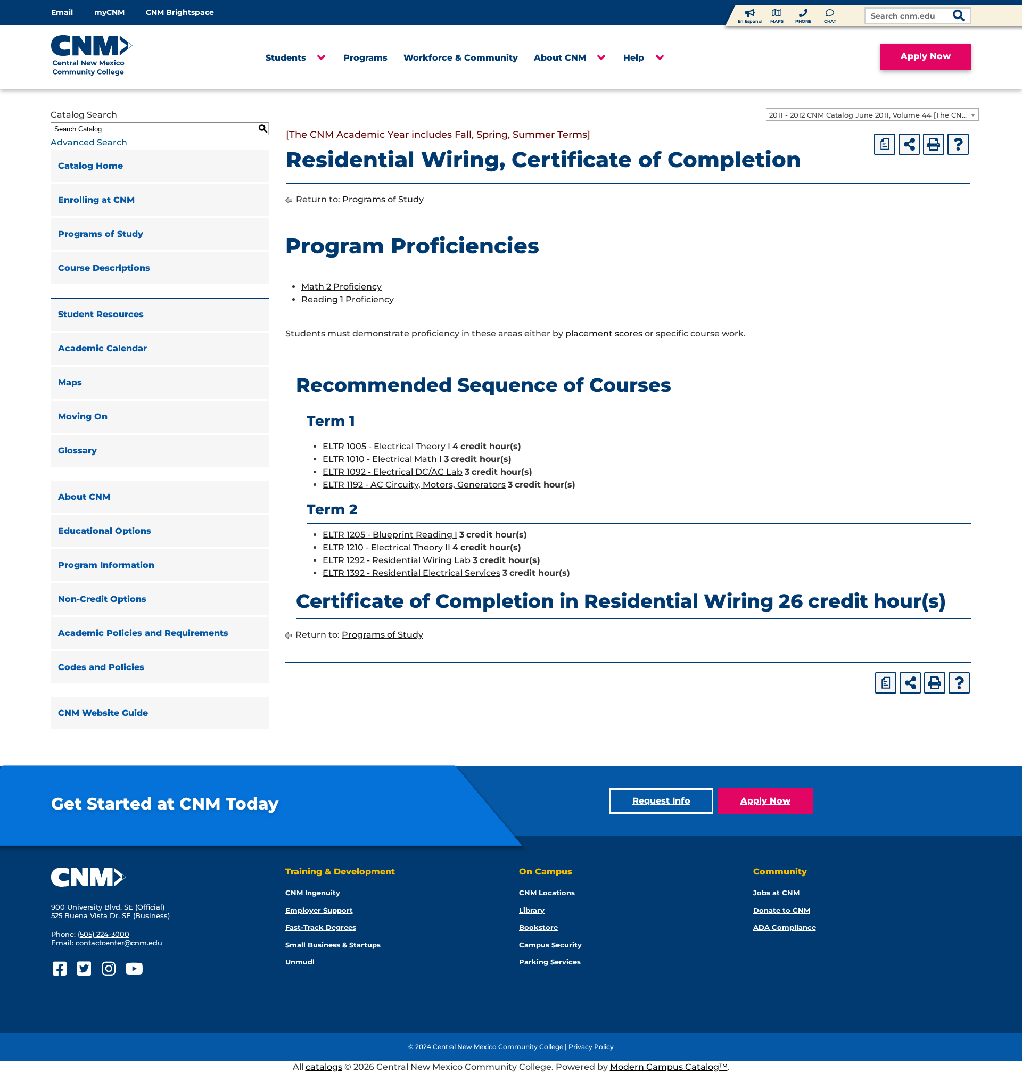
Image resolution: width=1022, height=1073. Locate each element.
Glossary (77, 450)
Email (62, 12)
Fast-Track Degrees (320, 927)
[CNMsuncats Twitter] (84, 969)
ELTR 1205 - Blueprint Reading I (390, 535)
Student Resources (101, 314)
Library (532, 910)
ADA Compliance (784, 927)
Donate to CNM (781, 910)
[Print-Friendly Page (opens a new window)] (933, 144)
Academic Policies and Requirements (143, 633)
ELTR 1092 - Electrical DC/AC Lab (393, 472)
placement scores (603, 333)
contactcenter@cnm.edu (119, 942)
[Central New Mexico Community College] (112, 57)
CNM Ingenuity (312, 892)
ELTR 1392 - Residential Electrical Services (411, 573)
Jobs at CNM (776, 892)
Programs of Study (100, 234)
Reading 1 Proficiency (347, 299)
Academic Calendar (102, 348)
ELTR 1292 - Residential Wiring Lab (397, 560)
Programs (365, 58)
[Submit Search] (958, 16)
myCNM (109, 12)
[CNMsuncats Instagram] (108, 969)
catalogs (324, 1067)
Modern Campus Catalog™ (669, 1067)
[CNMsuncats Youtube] (133, 969)
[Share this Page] (909, 144)
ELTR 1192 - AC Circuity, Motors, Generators (414, 485)
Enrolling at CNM (96, 200)
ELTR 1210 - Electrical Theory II (386, 547)
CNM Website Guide (103, 713)
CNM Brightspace (180, 12)
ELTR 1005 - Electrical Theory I (386, 446)
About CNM (560, 58)
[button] (320, 58)
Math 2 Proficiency (341, 287)
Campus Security (550, 944)
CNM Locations (547, 892)
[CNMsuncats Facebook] (59, 969)
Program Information (106, 565)
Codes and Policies (101, 667)
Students (286, 58)
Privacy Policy (591, 1047)
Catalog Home (90, 166)
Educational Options (104, 531)
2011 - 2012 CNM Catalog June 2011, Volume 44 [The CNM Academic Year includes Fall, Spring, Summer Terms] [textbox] (873, 115)
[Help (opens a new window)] (958, 144)
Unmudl (300, 962)
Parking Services (550, 962)
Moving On (83, 416)
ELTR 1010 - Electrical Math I (382, 459)
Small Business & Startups (333, 944)
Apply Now (926, 56)
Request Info (661, 801)
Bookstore (538, 927)
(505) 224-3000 (103, 934)
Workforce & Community (460, 58)
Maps (70, 382)
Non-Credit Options (102, 599)
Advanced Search (89, 142)
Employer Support (319, 910)
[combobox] (872, 114)
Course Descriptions (104, 268)
